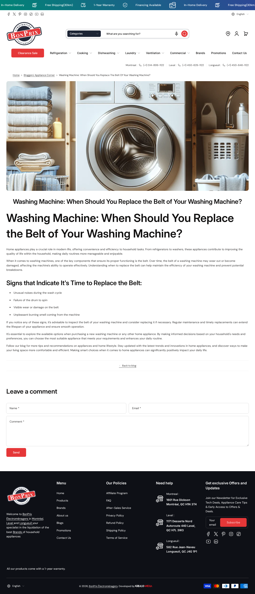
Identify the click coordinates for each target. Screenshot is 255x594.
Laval (10, 523)
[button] (240, 14)
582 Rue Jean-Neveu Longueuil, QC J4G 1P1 (181, 549)
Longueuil (26, 523)
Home (16, 75)
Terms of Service (117, 538)
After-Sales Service (118, 508)
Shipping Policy (116, 530)
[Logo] (24, 33)
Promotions (64, 530)
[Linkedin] (42, 14)
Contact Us (64, 538)
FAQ (108, 500)
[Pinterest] (20, 14)
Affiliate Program (117, 493)
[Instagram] (25, 14)
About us (62, 515)
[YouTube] (36, 14)
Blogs (60, 523)
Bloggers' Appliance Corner (39, 75)
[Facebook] (8, 14)
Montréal (37, 518)
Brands (18, 532)
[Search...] (184, 34)
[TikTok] (31, 14)
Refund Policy (115, 523)
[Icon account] (236, 33)
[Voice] (176, 34)
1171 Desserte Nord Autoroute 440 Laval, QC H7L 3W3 (180, 525)
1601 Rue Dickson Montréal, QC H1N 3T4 (181, 502)
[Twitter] (14, 14)
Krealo (143, 585)
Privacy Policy (115, 515)
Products (62, 500)
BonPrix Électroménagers (103, 586)
